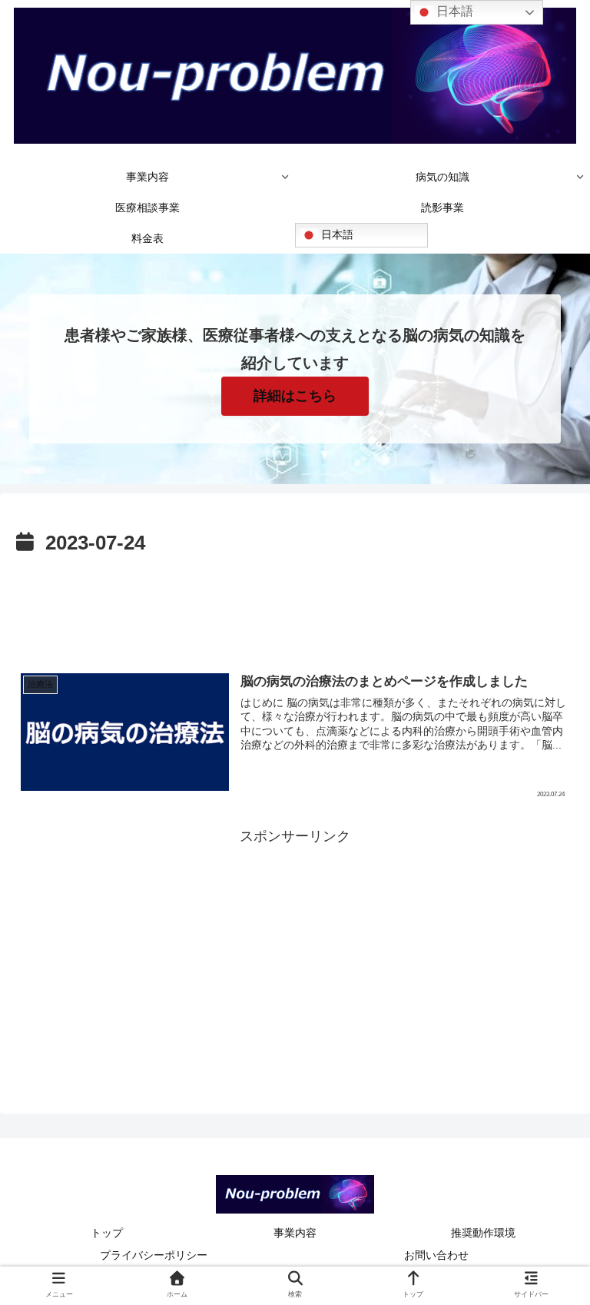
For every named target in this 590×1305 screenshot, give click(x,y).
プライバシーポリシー (153, 1255)
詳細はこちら (295, 395)
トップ (107, 1233)
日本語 (335, 234)
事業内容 (295, 1233)
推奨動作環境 (483, 1233)
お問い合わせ (436, 1255)
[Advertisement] (295, 603)
